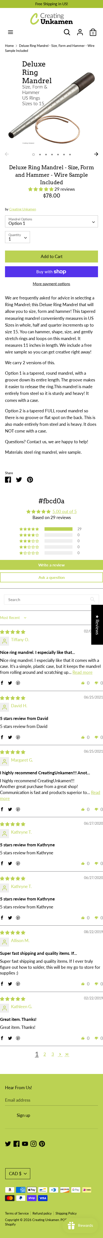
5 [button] (58, 154)
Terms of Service (17, 1213)
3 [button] (46, 154)
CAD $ (15, 1173)
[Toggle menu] (10, 32)
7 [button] (70, 154)
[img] (12, 631)
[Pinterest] (42, 1143)
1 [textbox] (9, 239)
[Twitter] (8, 1143)
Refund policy (42, 1213)
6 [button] (64, 154)
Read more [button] (82, 672)
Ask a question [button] (51, 577)
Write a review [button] (51, 564)
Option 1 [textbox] (16, 223)
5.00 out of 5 (64, 511)
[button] (41, 189)
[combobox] (51, 221)
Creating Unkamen (22, 209)
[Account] (80, 30)
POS (63, 1220)
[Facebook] (17, 1143)
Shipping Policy (66, 1213)
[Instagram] (33, 1143)
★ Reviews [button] (97, 625)
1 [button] (33, 154)
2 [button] (40, 154)
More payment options (51, 283)
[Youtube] (25, 1143)
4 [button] (52, 154)
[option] (51, 103)
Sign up (23, 1115)
